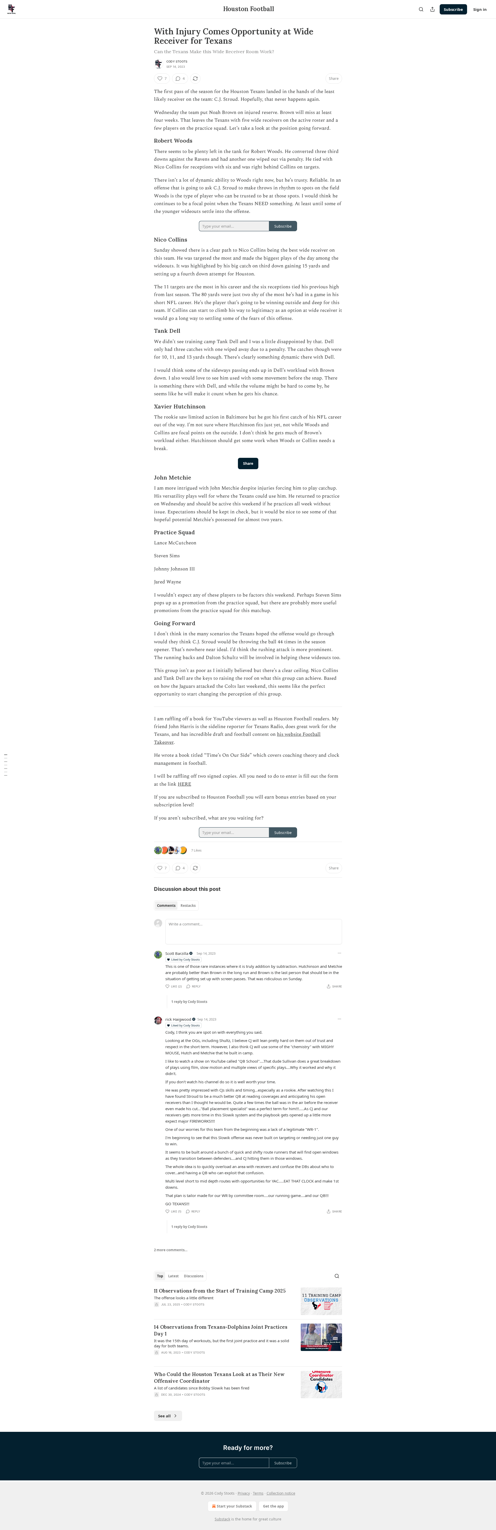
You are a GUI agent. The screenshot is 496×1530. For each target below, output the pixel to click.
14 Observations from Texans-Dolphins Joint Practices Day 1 (220, 1330)
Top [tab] (160, 1276)
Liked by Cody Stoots (185, 959)
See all (164, 1415)
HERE (184, 784)
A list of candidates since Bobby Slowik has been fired (201, 1387)
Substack (222, 1519)
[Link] (147, 141)
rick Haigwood (178, 1019)
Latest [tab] (173, 1276)
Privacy (244, 1493)
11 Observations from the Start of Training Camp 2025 (220, 1291)
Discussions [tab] (193, 1276)
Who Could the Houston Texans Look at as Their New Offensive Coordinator (219, 1377)
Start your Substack (234, 1506)
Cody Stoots (176, 61)
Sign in (480, 9)
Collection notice (281, 1493)
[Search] (421, 9)
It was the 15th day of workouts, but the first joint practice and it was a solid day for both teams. (221, 1343)
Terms (258, 1493)
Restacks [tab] (188, 905)
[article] (248, 1301)
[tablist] (176, 905)
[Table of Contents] (5, 764)
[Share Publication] (432, 9)
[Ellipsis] (339, 953)
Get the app (273, 1506)
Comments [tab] (166, 905)
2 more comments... (171, 1250)
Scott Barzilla (176, 953)
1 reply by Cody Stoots (189, 1001)
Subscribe (453, 9)
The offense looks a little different (183, 1297)
